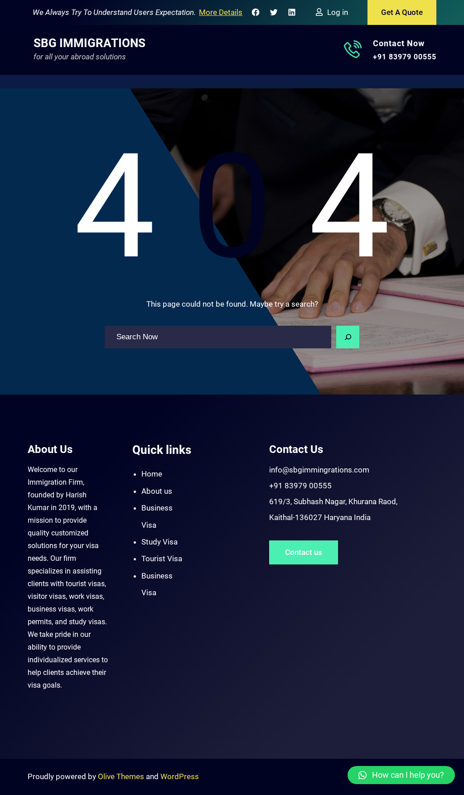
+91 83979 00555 (404, 57)
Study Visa (159, 541)
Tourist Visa (161, 558)
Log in (337, 12)
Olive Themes (122, 776)
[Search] (348, 337)
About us (156, 491)
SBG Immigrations (89, 43)
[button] (401, 775)
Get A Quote (402, 12)
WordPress (179, 776)
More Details (220, 12)
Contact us (303, 552)
